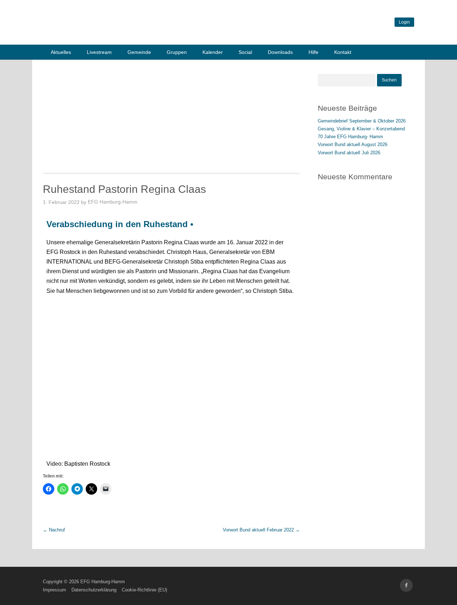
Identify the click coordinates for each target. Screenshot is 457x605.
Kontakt (342, 52)
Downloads (280, 52)
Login (404, 22)
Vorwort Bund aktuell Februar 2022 (261, 529)
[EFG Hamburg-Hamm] (150, 35)
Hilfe (313, 52)
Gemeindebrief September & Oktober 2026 (362, 121)
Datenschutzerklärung (93, 589)
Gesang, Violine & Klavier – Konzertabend (361, 128)
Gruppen (177, 52)
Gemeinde (139, 52)
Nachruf (54, 529)
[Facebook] (406, 585)
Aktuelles (61, 52)
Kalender (212, 52)
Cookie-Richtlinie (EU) (144, 589)
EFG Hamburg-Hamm (112, 202)
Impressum (54, 589)
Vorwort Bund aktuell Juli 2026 (349, 152)
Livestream (99, 52)
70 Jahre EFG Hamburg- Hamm (350, 136)
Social (245, 52)
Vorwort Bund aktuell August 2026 (352, 144)
